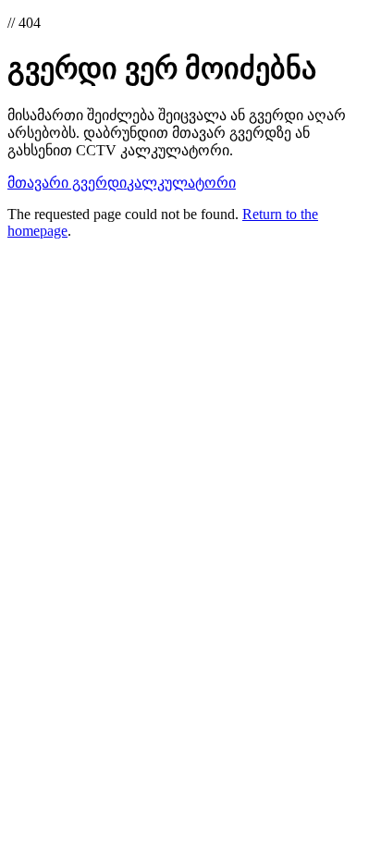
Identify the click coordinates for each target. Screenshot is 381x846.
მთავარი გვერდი (67, 182)
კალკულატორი (181, 182)
